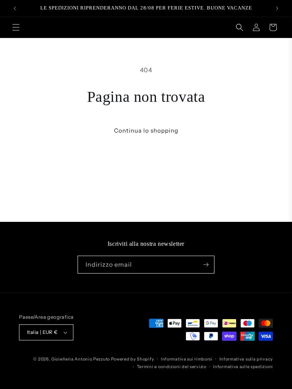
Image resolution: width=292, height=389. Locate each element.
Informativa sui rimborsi (187, 359)
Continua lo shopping (146, 130)
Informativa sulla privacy (246, 359)
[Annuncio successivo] (277, 8)
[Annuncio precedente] (14, 8)
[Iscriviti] (205, 265)
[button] (16, 27)
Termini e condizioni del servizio (171, 366)
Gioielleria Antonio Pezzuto (81, 359)
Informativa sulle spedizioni (243, 366)
